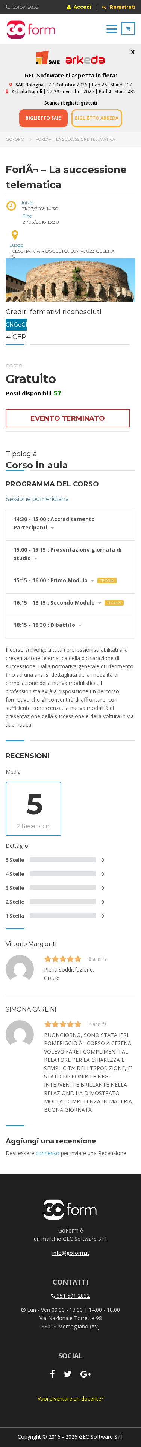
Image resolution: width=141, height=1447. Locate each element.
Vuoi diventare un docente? (70, 1398)
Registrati (122, 7)
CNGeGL (16, 324)
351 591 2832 (72, 1295)
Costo (14, 365)
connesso (47, 1153)
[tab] (70, 525)
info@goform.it (70, 1252)
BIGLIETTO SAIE (43, 118)
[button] (70, 525)
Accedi (82, 6)
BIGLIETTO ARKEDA (96, 118)
